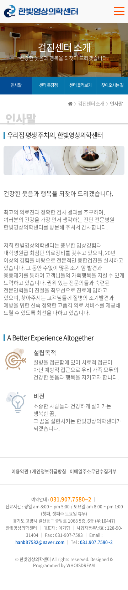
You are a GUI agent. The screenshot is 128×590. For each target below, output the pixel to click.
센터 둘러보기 (80, 85)
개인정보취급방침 (49, 471)
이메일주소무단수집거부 (93, 471)
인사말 (16, 85)
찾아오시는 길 (112, 85)
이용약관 (19, 471)
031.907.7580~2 (70, 499)
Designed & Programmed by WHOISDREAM (73, 562)
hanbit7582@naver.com (39, 542)
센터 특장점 (48, 85)
